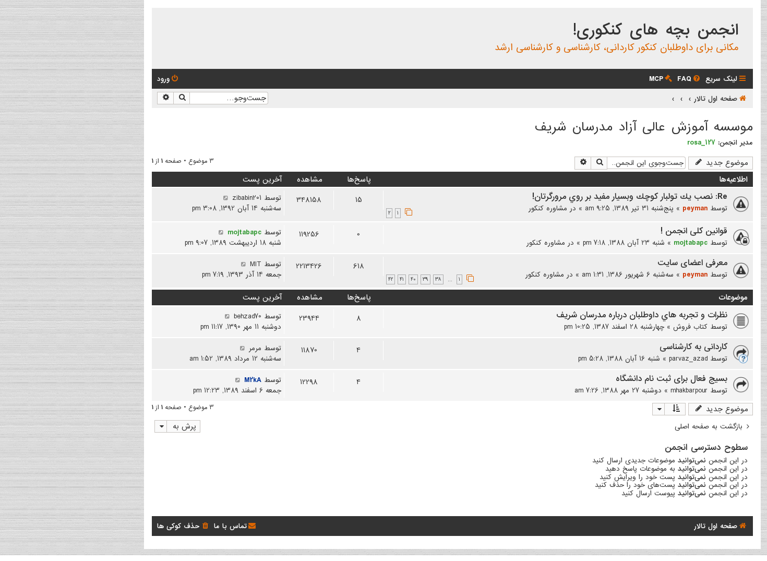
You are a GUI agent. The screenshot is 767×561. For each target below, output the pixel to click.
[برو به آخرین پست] (226, 198)
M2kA (252, 380)
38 (438, 279)
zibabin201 (246, 198)
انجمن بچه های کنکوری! (655, 30)
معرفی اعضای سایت (692, 263)
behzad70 (247, 316)
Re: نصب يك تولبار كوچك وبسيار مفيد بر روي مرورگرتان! (629, 196)
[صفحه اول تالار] (744, 17)
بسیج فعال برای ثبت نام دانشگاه (671, 379)
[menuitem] (689, 79)
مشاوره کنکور (548, 208)
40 (413, 279)
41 (402, 279)
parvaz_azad (688, 358)
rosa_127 (701, 142)
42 (390, 279)
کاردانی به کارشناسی (693, 347)
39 (425, 279)
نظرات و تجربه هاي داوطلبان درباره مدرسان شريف (641, 315)
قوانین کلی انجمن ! (694, 231)
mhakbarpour (689, 390)
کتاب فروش (690, 326)
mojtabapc (691, 242)
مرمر (255, 348)
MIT (255, 264)
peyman (695, 208)
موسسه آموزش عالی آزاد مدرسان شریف (644, 127)
